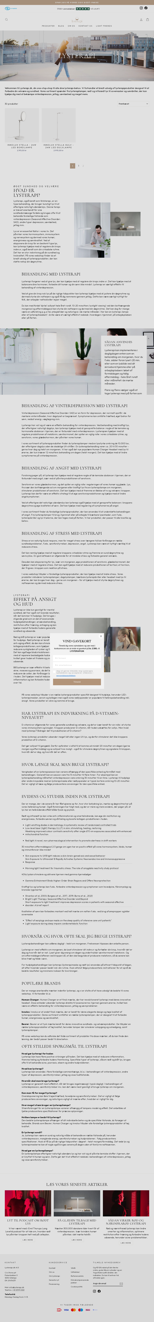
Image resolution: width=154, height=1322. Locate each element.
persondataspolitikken (66, 676)
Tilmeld (77, 682)
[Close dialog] (101, 636)
